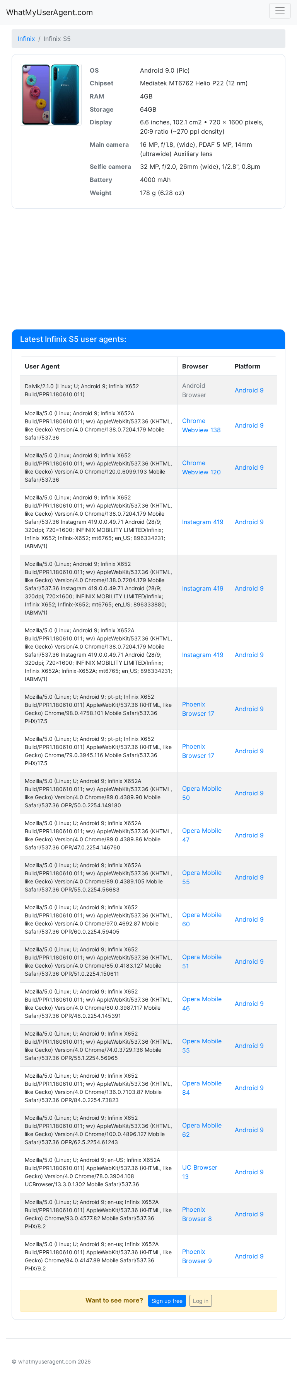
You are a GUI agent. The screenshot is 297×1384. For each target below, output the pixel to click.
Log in (200, 1300)
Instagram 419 (203, 522)
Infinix (26, 38)
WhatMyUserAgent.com (49, 12)
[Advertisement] (148, 269)
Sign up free (167, 1300)
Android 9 (249, 390)
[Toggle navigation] (280, 11)
